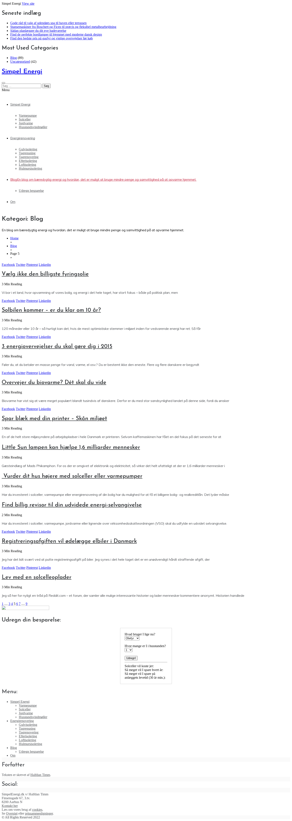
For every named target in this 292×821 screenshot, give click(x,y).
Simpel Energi (22, 71)
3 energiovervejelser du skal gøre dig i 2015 (57, 346)
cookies (37, 809)
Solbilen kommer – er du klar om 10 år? (51, 310)
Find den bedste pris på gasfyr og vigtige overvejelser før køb (51, 38)
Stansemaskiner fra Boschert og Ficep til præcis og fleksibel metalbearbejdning (63, 27)
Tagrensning (27, 153)
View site (28, 3)
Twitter (20, 264)
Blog (13, 58)
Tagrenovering (28, 157)
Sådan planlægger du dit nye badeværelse (38, 30)
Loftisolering (27, 164)
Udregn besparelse (31, 190)
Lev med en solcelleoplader (36, 577)
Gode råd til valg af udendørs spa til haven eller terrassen (48, 23)
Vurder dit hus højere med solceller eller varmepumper (72, 476)
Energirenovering (22, 138)
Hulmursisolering (30, 168)
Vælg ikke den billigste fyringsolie (45, 274)
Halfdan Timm (40, 775)
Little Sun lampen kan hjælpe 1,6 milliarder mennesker (71, 447)
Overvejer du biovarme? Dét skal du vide (54, 383)
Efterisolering (28, 161)
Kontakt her (10, 806)
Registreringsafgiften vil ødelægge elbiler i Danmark (69, 541)
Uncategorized (20, 61)
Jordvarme (26, 123)
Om (12, 202)
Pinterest (32, 264)
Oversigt (12, 813)
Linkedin (45, 264)
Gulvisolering (28, 149)
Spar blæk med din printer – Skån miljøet (54, 419)
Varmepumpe (28, 115)
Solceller (25, 119)
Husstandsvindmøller (33, 127)
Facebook (8, 264)
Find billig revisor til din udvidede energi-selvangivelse (72, 505)
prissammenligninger (39, 813)
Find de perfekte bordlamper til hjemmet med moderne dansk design (56, 34)
